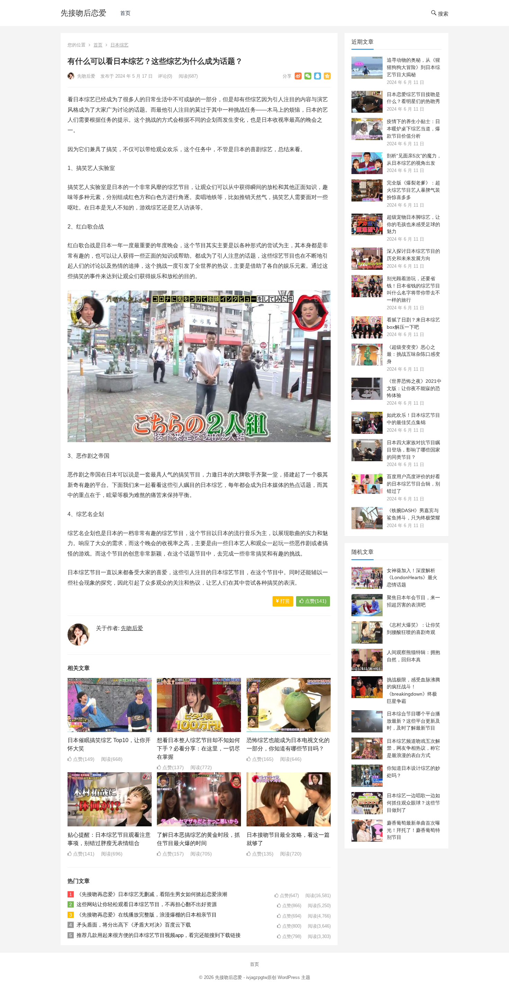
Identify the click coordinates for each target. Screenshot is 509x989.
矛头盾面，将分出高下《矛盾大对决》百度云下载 (134, 925)
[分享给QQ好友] (317, 75)
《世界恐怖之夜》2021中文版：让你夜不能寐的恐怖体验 (414, 388)
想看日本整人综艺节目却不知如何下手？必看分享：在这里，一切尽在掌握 (198, 748)
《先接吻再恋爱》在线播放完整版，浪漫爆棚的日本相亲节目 (147, 915)
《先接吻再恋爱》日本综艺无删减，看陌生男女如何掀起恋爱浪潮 (152, 894)
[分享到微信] (307, 75)
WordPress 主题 (294, 977)
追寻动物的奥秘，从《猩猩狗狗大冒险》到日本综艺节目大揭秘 (413, 67)
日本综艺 (119, 45)
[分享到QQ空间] (327, 75)
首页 (125, 13)
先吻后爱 (85, 76)
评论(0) (165, 76)
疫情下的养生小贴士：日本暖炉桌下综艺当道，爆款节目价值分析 (413, 129)
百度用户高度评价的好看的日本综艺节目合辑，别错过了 (413, 484)
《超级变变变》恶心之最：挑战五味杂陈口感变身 (413, 354)
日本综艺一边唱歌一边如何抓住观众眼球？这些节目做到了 (413, 803)
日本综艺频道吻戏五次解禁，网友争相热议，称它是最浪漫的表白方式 (413, 748)
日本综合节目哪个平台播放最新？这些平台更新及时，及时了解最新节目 (413, 721)
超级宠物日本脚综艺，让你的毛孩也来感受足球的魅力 (413, 224)
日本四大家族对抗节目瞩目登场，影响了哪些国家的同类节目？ (413, 450)
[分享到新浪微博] (298, 75)
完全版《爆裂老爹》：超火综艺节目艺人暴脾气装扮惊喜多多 (413, 190)
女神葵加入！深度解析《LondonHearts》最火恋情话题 (412, 578)
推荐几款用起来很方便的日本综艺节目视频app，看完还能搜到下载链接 (159, 935)
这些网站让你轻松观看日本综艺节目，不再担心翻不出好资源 (147, 904)
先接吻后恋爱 (83, 13)
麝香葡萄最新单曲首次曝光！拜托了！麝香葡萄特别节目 (413, 830)
